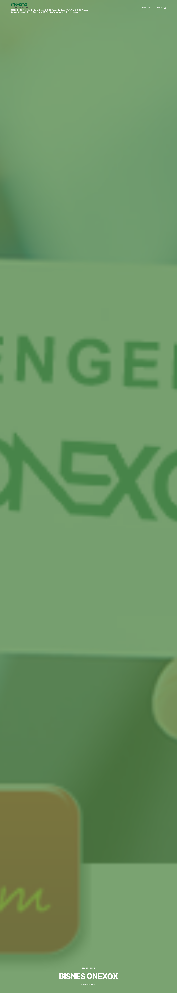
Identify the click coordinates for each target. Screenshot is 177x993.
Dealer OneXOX (88, 968)
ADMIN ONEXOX (90, 984)
